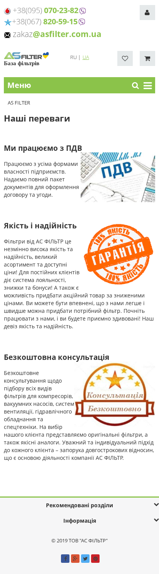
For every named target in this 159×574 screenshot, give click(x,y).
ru (74, 57)
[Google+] (75, 558)
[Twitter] (85, 558)
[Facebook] (65, 558)
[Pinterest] (95, 558)
